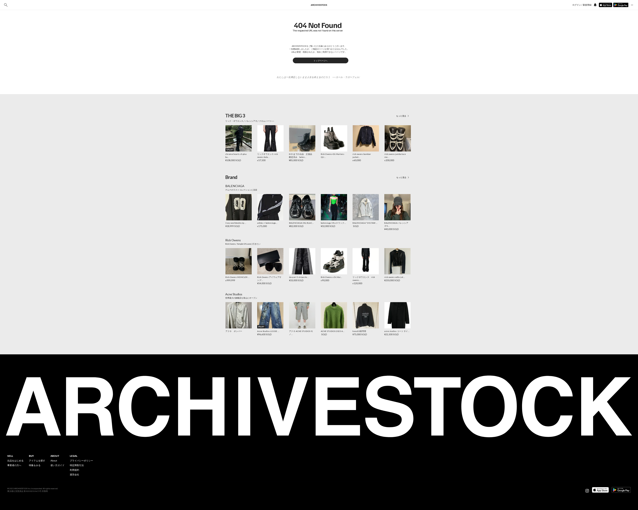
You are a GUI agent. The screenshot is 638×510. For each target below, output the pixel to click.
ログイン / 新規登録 (581, 5)
